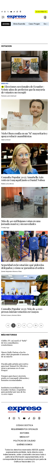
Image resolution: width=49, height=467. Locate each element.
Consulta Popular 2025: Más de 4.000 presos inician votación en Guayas (21, 310)
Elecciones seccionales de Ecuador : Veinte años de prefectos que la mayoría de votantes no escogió (23, 89)
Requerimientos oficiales (24, 429)
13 (36, 325)
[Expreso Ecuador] (25, 411)
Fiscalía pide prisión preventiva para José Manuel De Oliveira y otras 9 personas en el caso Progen (14, 367)
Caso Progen (34, 24)
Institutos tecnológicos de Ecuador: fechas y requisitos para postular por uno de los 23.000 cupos (13, 390)
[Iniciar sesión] (45, 17)
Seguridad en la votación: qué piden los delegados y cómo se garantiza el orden (22, 266)
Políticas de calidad (24, 441)
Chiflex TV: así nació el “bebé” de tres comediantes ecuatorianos (14, 342)
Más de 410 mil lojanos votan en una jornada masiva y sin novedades (20, 222)
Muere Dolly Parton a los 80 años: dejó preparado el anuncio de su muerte (15, 354)
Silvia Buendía (19, 24)
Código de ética (24, 425)
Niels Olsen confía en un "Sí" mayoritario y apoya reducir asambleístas (24, 135)
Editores (24, 433)
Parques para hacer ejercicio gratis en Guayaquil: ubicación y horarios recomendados (15, 378)
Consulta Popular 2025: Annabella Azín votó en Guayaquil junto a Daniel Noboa (23, 178)
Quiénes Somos (24, 444)
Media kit (24, 437)
